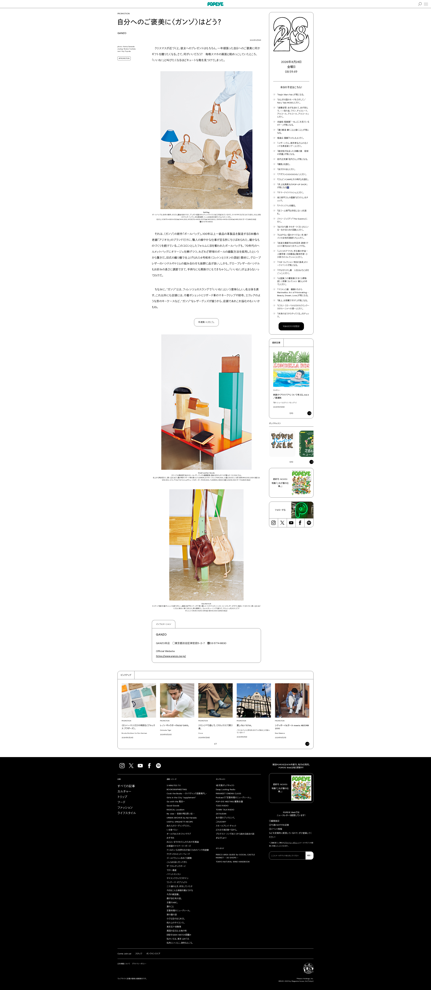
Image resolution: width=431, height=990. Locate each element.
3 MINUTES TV (174, 785)
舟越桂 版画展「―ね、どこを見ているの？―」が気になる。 (293, 123)
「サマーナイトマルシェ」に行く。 (290, 192)
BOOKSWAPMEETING (177, 789)
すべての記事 (126, 786)
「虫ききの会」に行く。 (286, 169)
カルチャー (124, 791)
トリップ (122, 797)
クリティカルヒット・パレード (178, 854)
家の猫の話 (172, 914)
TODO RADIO (222, 805)
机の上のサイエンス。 (176, 922)
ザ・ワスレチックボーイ (176, 866)
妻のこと (170, 906)
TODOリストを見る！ (291, 326)
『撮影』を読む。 (283, 164)
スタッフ (138, 953)
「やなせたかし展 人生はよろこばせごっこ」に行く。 (293, 272)
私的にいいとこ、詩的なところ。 (180, 943)
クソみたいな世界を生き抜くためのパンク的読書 (188, 850)
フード (121, 802)
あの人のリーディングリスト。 (179, 825)
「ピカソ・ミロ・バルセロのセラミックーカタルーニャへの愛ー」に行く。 (293, 307)
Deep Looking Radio (225, 789)
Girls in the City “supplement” (181, 797)
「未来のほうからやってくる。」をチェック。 (293, 315)
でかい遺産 (172, 870)
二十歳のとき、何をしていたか (179, 886)
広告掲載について (124, 964)
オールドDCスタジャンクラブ (179, 834)
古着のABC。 (172, 902)
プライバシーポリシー (291, 843)
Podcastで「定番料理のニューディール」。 (234, 797)
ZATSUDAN (221, 813)
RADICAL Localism (175, 809)
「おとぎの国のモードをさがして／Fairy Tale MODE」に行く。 (291, 101)
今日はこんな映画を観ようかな (180, 890)
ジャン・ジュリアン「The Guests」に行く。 (292, 220)
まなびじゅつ (221, 838)
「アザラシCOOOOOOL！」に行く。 (292, 174)
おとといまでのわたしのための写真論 (183, 842)
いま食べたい (172, 830)
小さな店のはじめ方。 (176, 918)
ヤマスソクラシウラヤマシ (177, 878)
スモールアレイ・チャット (226, 825)
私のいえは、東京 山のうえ (178, 939)
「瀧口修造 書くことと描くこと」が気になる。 (293, 131)
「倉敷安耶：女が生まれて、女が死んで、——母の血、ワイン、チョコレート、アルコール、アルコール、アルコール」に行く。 (293, 112)
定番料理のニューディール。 (178, 910)
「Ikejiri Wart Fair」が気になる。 (290, 94)
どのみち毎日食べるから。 (226, 830)
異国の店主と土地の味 (177, 930)
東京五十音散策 (174, 926)
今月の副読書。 (173, 894)
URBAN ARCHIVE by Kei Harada (182, 817)
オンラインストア (153, 953)
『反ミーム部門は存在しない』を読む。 (291, 212)
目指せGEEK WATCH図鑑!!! (179, 934)
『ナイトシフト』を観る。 (286, 205)
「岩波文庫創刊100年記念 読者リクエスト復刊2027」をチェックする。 (292, 244)
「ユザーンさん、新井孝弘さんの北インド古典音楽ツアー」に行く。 (292, 144)
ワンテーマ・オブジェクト (177, 882)
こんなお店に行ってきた (177, 862)
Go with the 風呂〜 (176, 801)
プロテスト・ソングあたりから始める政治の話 (235, 834)
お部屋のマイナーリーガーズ (179, 846)
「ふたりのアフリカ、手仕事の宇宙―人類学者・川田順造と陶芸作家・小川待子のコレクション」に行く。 (292, 254)
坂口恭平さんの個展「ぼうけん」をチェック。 (292, 199)
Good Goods (173, 805)
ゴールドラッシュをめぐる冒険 (179, 858)
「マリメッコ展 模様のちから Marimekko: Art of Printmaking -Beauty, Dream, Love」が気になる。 (293, 292)
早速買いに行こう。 (206, 322)
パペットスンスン (174, 874)
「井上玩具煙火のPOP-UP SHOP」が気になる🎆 (292, 186)
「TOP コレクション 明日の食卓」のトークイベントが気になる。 (292, 264)
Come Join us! (124, 953)
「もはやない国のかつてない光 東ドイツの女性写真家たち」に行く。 (292, 236)
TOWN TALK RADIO (225, 809)
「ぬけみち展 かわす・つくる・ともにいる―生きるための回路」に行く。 (293, 228)
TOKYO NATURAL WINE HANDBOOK (233, 861)
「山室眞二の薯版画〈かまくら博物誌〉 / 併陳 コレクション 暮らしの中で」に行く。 (292, 281)
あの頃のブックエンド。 (225, 817)
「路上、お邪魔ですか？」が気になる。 (292, 300)
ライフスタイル (127, 813)
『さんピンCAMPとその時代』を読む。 (293, 179)
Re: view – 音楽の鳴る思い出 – (181, 813)
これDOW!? (221, 821)
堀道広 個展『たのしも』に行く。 (290, 138)
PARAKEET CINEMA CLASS (228, 793)
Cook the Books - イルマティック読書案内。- (187, 793)
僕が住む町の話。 (174, 898)
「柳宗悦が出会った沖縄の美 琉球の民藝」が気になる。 (292, 153)
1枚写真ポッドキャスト (225, 785)
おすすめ (170, 838)
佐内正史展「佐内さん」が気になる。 (292, 159)
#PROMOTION (124, 58)
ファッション (125, 808)
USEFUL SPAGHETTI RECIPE (180, 821)
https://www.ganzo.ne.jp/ (171, 656)
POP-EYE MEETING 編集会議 (229, 801)
